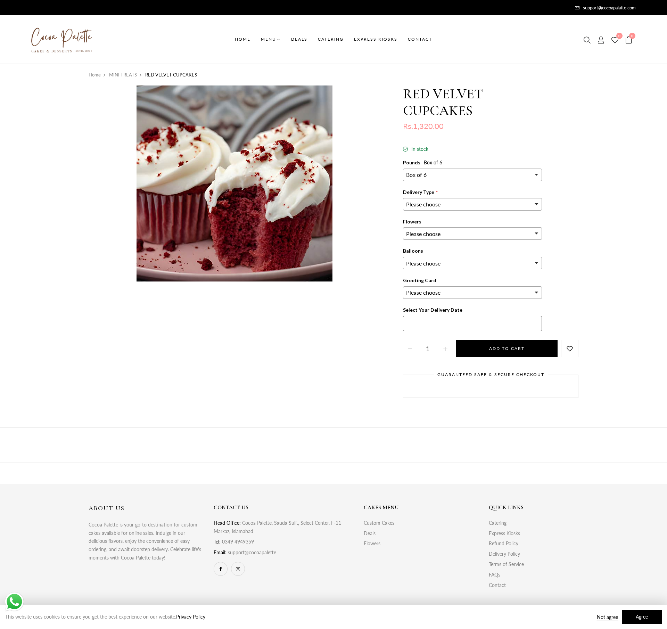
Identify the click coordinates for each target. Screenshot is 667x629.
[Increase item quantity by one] (445, 348)
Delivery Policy (504, 554)
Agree (642, 617)
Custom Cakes (379, 523)
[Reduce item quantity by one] (410, 348)
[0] (614, 40)
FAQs (494, 575)
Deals (370, 533)
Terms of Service (506, 564)
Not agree (607, 617)
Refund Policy (503, 543)
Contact (497, 585)
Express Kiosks (504, 533)
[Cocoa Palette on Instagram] (238, 569)
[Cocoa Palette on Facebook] (221, 569)
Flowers (372, 543)
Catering (498, 523)
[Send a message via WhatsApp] (14, 602)
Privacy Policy (190, 617)
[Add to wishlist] (569, 348)
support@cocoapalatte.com (609, 7)
